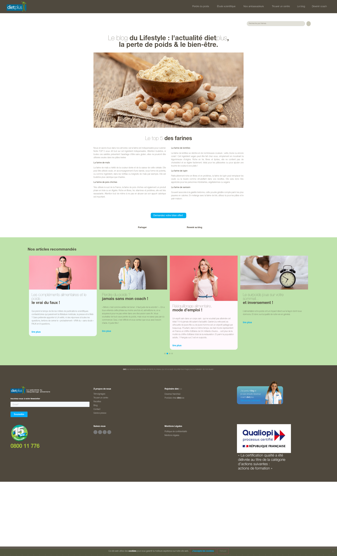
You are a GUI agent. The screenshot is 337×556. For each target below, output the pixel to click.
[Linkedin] (109, 432)
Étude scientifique (226, 6)
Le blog (301, 6)
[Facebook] (95, 432)
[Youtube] (105, 432)
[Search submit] (308, 23)
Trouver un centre (281, 6)
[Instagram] (100, 432)
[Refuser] (333, 551)
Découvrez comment (250, 401)
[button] (154, 228)
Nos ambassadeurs (254, 6)
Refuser (223, 551)
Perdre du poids (200, 6)
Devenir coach (319, 6)
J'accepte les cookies (203, 551)
